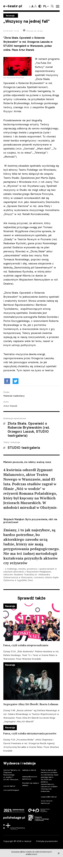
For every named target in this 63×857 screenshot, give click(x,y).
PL (45, 6)
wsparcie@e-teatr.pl (49, 797)
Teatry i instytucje (11, 442)
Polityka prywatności (47, 841)
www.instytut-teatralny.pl (47, 802)
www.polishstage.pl (11, 790)
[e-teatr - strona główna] (12, 6)
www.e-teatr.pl (9, 786)
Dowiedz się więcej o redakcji (30, 784)
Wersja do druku (34, 31)
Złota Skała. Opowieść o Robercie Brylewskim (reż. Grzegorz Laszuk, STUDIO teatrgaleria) (29, 429)
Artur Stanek (10, 405)
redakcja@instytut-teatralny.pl (30, 778)
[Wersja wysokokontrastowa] (39, 6)
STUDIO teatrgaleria (24, 448)
